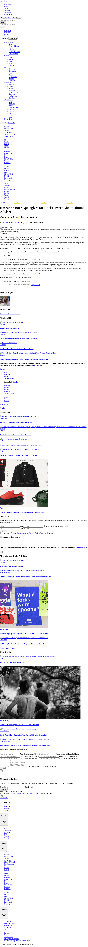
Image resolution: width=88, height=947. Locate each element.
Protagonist (8, 838)
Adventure (12, 50)
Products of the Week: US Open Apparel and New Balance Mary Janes (21, 445)
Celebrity (12, 69)
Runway (11, 75)
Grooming (12, 81)
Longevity (12, 90)
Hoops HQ (8, 14)
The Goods (8, 12)
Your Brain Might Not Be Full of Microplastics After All (16, 349)
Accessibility (8, 937)
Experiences (8, 4)
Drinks (11, 44)
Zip (21, 528)
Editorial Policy (9, 923)
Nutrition (12, 94)
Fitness (11, 86)
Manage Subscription (11, 939)
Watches (11, 79)
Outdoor (11, 109)
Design (11, 61)
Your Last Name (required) (29, 758)
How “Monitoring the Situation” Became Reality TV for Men (18, 338)
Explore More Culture (7, 648)
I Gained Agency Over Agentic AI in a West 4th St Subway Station (24, 634)
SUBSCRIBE (9, 378)
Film (10, 57)
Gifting (11, 117)
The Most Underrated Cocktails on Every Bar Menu (15, 435)
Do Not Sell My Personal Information (17, 941)
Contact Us (8, 925)
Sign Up (3, 531)
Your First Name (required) (29, 756)
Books (11, 59)
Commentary (13, 71)
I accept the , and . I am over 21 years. (28, 533)
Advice (11, 84)
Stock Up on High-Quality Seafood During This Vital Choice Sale (23, 735)
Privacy (6, 933)
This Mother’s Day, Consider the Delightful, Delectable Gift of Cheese (25, 745)
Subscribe (11, 18)
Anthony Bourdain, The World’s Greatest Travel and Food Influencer (25, 577)
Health (11, 88)
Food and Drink (14, 107)
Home (11, 106)
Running (11, 98)
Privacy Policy (34, 533)
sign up (36, 365)
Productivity (13, 96)
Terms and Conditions (18, 533)
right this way (82, 547)
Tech (10, 113)
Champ (6, 836)
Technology (4, 629)
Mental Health (13, 92)
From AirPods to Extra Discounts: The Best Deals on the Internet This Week (23, 512)
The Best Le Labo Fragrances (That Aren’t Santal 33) (16, 422)
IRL (5, 834)
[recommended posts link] (12, 560)
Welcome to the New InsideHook (9, 328)
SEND (3, 768)
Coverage (7, 832)
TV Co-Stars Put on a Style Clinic (12, 662)
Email (22, 526)
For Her (11, 111)
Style (6, 8)
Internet (11, 65)
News (11, 73)
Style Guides (13, 77)
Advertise (7, 927)
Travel (11, 48)
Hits (5, 828)
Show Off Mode (14, 52)
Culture (6, 6)
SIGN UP (4, 789)
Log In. (15, 382)
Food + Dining (14, 46)
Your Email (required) (27, 754)
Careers (6, 935)
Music (11, 63)
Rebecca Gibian (11, 222)
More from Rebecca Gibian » (10, 314)
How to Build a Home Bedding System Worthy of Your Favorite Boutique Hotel (24, 359)
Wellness (7, 10)
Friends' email (4, 766)
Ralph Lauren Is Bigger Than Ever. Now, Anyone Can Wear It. (19, 455)
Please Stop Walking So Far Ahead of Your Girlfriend (19, 725)
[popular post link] (18, 416)
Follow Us (4, 18)
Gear (1, 508)
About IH (7, 922)
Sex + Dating (4, 720)
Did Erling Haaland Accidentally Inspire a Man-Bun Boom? (22, 644)
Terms (6, 929)
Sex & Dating (13, 54)
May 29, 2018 (35, 259)
